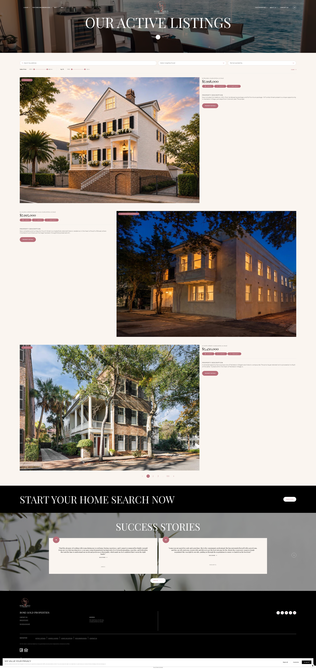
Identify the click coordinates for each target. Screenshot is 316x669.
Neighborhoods (81, 638)
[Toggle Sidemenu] (294, 7)
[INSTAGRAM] (282, 612)
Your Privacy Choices (158, 667)
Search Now (290, 499)
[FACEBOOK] (278, 612)
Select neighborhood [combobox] (167, 63)
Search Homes (53, 638)
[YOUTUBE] (286, 612)
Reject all (285, 662)
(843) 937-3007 (24, 620)
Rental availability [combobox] (236, 63)
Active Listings (40, 638)
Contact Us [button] (93, 638)
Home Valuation (66, 638)
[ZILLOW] (294, 612)
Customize (296, 662)
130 (167, 476)
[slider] (34, 69)
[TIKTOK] (290, 612)
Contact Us (284, 7)
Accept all (306, 662)
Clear (292, 69)
